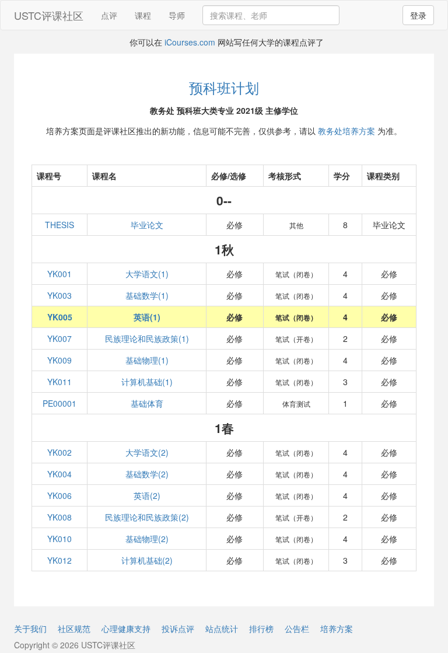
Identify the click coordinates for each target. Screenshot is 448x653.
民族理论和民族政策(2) (147, 517)
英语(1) (147, 317)
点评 (109, 15)
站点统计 (221, 628)
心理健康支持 (126, 628)
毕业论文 (147, 225)
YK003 (59, 295)
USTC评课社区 (48, 15)
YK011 (59, 381)
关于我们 (30, 628)
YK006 (59, 495)
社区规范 (74, 628)
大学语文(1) (147, 274)
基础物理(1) (147, 360)
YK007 (59, 338)
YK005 (59, 317)
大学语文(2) (147, 452)
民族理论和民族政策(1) (147, 338)
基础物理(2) (147, 538)
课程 (143, 15)
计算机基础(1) (147, 381)
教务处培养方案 (346, 131)
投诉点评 (178, 628)
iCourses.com (189, 42)
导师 (177, 15)
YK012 (59, 560)
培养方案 (336, 628)
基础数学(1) (147, 295)
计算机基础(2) (147, 560)
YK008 (59, 517)
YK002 (59, 452)
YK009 (59, 360)
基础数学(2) (147, 474)
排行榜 (261, 628)
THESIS (59, 225)
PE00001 (59, 403)
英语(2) (147, 495)
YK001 (59, 274)
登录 (418, 15)
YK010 (59, 538)
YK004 (59, 474)
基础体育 (147, 403)
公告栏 (297, 628)
